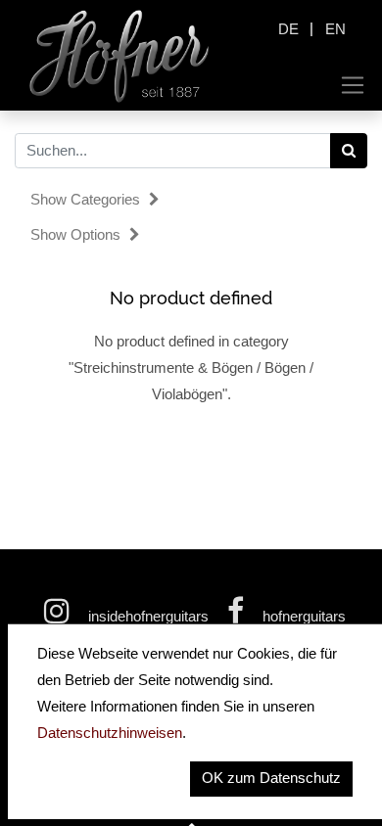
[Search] (349, 150)
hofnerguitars (302, 616)
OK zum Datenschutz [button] (271, 777)
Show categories (87, 199)
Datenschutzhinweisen (109, 732)
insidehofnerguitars (148, 616)
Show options (77, 234)
